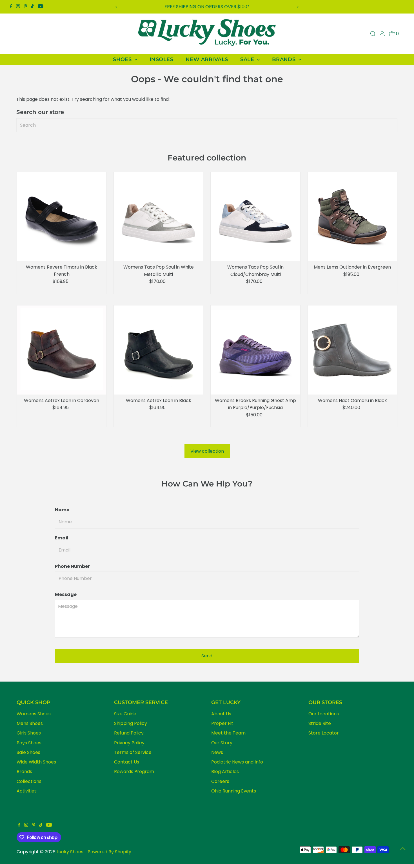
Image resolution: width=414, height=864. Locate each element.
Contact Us (126, 762)
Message (66, 594)
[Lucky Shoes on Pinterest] (25, 7)
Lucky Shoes (70, 852)
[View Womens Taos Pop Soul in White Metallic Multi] (158, 216)
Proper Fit (222, 723)
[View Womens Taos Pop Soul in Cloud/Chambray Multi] (255, 216)
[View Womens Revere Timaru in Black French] (61, 216)
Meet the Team (228, 733)
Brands (24, 771)
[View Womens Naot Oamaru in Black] (352, 350)
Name (62, 509)
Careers (220, 781)
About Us (221, 714)
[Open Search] (372, 33)
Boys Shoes (29, 743)
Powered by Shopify (109, 852)
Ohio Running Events (233, 791)
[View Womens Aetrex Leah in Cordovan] (61, 350)
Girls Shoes (29, 733)
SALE (247, 59)
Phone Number (72, 566)
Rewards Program (134, 771)
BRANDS (284, 59)
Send (206, 656)
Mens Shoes (30, 723)
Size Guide (125, 714)
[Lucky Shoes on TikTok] (32, 7)
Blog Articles (225, 771)
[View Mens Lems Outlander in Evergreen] (352, 216)
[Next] (297, 7)
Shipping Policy (130, 723)
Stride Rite (319, 723)
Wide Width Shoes (36, 762)
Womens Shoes (34, 714)
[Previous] (116, 7)
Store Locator (323, 733)
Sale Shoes (28, 752)
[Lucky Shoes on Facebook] (11, 7)
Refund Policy (129, 733)
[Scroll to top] (402, 848)
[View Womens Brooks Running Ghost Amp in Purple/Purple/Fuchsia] (255, 350)
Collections (29, 781)
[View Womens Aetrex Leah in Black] (158, 350)
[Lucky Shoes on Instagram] (18, 7)
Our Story (221, 743)
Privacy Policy (129, 743)
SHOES (123, 59)
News (217, 752)
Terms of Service (133, 752)
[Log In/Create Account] (382, 33)
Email (61, 538)
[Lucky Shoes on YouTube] (40, 7)
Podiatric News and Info (237, 762)
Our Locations (323, 714)
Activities (27, 791)
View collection (207, 451)
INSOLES (161, 59)
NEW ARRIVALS (207, 59)
